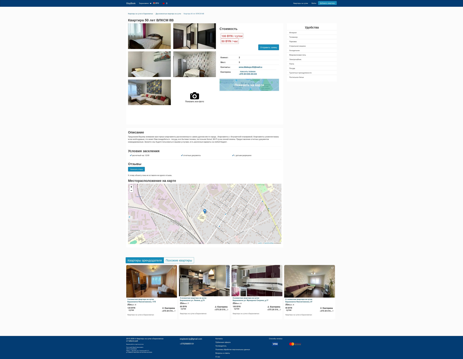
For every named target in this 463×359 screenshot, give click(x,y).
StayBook (131, 3)
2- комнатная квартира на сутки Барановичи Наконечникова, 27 (298, 300)
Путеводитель (220, 346)
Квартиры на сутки (300, 3)
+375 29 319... (168, 311)
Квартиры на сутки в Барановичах (150, 338)
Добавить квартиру (327, 3)
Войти (314, 3)
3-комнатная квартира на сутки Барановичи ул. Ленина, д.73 (193, 299)
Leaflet (260, 243)
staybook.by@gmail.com (191, 338)
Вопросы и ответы (222, 353)
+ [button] (131, 186)
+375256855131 (187, 343)
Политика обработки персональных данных (232, 349)
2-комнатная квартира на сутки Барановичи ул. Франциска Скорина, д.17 (250, 299)
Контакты (219, 338)
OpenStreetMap (268, 243)
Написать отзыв (136, 169)
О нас (217, 356)
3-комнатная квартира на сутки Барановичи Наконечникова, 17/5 (141, 300)
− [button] (131, 190)
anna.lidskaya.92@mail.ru (250, 67)
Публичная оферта (223, 342)
